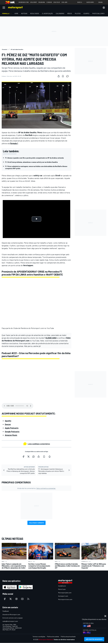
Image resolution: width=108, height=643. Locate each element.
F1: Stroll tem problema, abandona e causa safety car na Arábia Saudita (31, 162)
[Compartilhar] (59, 76)
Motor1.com (62, 589)
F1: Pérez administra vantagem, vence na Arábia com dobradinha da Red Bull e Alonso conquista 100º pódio (36, 167)
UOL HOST (33, 2)
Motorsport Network (46, 639)
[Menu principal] (3, 7)
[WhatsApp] (33, 456)
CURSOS (49, 2)
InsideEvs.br (62, 586)
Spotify (8, 421)
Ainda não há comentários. (36, 488)
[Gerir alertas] (49, 456)
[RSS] (28, 599)
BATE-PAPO (90, 2)
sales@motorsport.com (10, 621)
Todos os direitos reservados (64, 639)
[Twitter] (28, 456)
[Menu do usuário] (104, 7)
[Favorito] (63, 76)
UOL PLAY (56, 2)
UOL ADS (64, 2)
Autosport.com (63, 596)
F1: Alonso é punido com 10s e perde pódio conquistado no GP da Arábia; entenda (34, 158)
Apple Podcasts (11, 428)
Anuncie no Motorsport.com (11, 614)
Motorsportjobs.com (64, 593)
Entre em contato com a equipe (13, 618)
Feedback (6, 611)
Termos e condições (39, 636)
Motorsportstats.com (65, 599)
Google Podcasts (12, 431)
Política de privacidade (68, 636)
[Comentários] (68, 76)
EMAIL (100, 2)
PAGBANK (41, 2)
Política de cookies (53, 636)
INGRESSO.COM (24, 2)
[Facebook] (23, 456)
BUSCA (79, 2)
